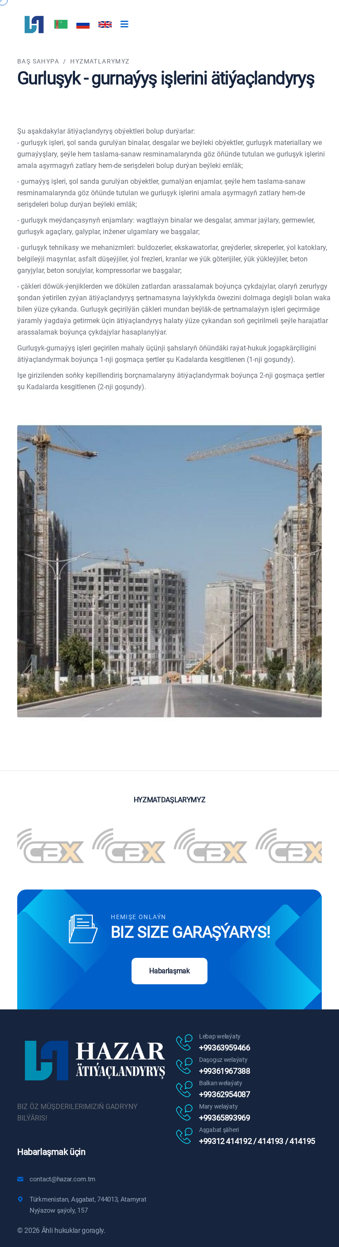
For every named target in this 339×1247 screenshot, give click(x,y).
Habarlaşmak (169, 971)
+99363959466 (224, 1047)
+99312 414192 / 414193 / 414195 (257, 1141)
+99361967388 (224, 1071)
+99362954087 (224, 1094)
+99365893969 (224, 1117)
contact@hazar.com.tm (62, 1179)
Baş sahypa (38, 61)
